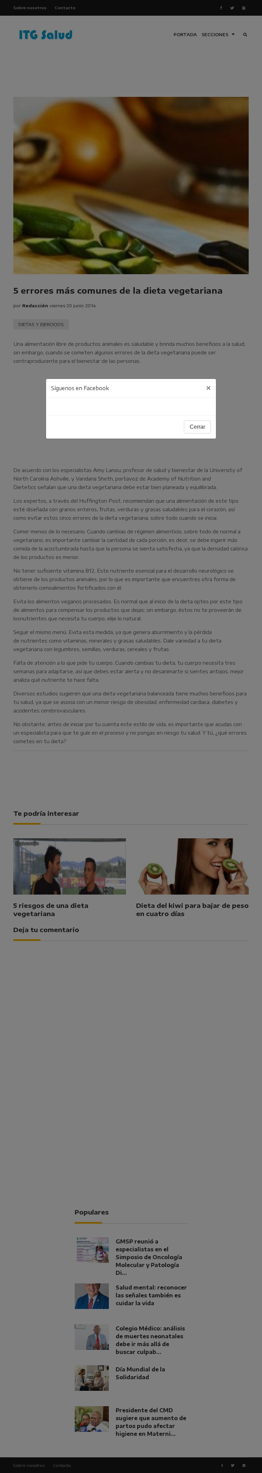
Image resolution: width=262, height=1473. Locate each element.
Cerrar (197, 427)
